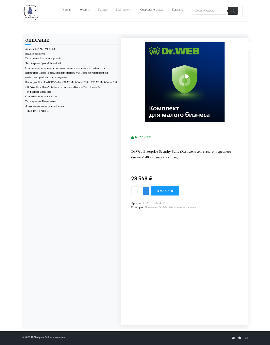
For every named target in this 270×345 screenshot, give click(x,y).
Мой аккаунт (123, 9)
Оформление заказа (151, 9)
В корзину (165, 191)
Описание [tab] (37, 40)
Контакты (177, 9)
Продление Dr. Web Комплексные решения (170, 207)
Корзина (85, 9)
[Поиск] (233, 11)
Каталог (103, 9)
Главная (66, 9)
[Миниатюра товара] (245, 46)
